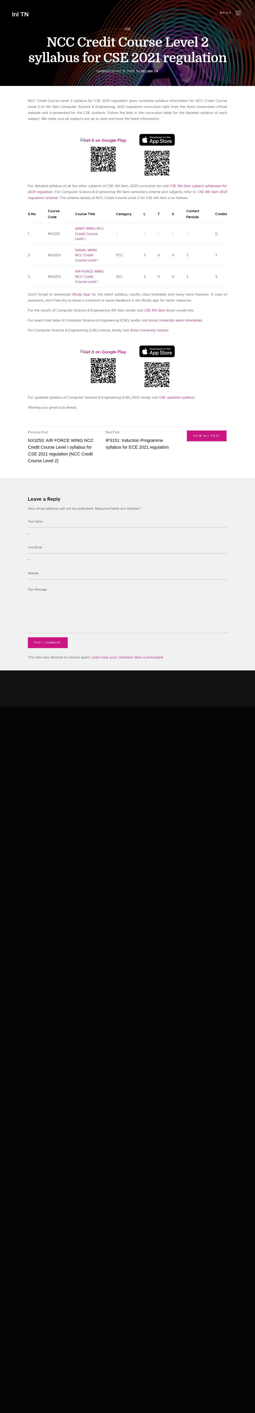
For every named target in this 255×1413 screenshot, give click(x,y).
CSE (128, 29)
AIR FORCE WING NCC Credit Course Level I (89, 276)
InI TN (20, 14)
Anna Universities (201, 107)
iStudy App (81, 294)
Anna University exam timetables (175, 320)
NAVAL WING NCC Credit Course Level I (86, 255)
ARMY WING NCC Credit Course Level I (89, 234)
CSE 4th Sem (154, 310)
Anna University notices (149, 330)
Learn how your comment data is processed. (127, 657)
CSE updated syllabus (176, 397)
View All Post (206, 435)
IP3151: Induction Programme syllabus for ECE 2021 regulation (137, 440)
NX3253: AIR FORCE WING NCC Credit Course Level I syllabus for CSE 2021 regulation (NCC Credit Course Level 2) (61, 447)
